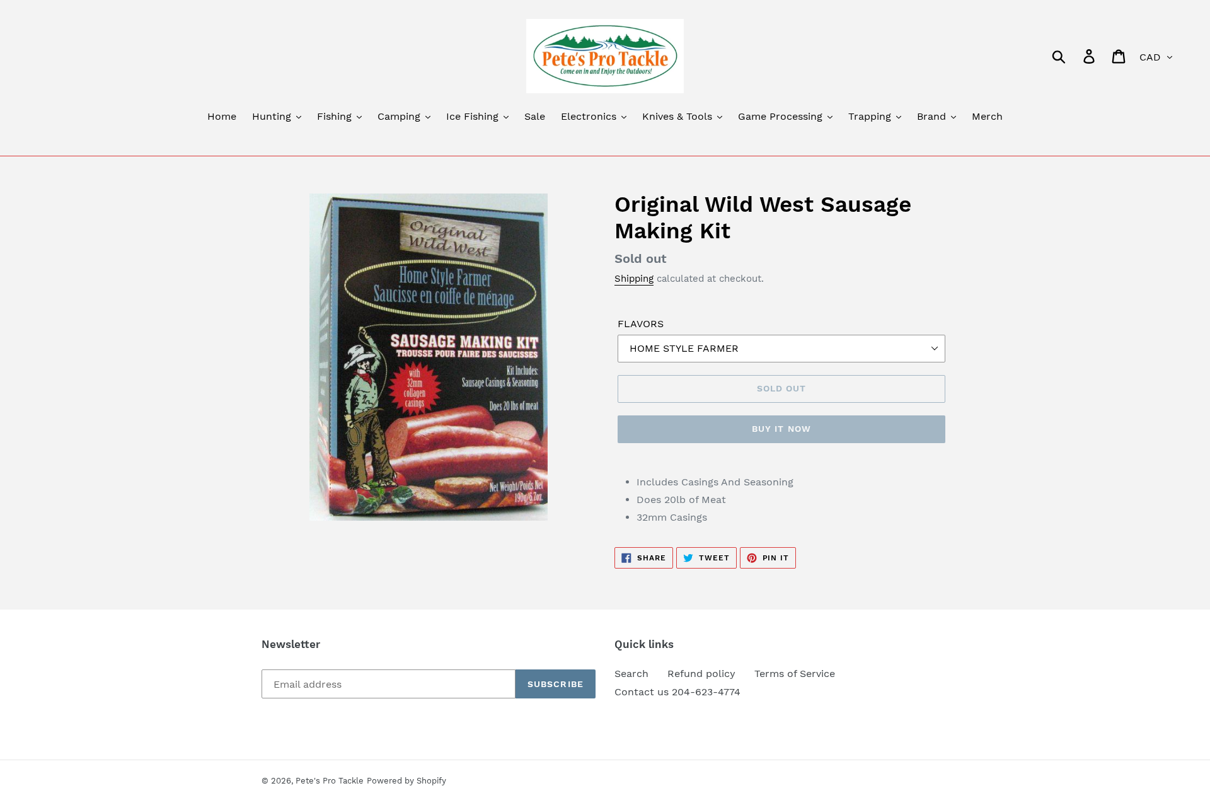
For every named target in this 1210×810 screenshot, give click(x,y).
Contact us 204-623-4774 (677, 692)
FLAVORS (641, 324)
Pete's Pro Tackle (330, 780)
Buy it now (781, 429)
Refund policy (701, 674)
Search (631, 674)
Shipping (634, 278)
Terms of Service (794, 674)
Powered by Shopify (406, 780)
